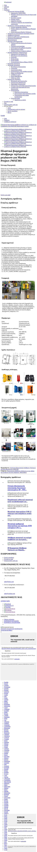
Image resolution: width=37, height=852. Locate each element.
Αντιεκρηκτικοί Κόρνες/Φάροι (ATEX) (21, 62)
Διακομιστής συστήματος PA (19, 54)
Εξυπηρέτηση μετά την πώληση (16, 109)
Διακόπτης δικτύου (16, 21)
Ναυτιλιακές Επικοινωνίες (18, 84)
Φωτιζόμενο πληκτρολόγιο (18, 67)
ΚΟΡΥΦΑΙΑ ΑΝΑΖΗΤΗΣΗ (12, 622)
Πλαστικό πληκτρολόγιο (21, 92)
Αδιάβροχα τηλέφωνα (14, 35)
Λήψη (9, 108)
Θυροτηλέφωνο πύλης (17, 49)
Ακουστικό (14, 68)
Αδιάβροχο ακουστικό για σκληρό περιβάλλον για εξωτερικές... (19, 538)
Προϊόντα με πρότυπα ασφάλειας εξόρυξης (19, 25)
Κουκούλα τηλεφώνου (14, 63)
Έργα (5, 8)
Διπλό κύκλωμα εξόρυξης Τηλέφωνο (21, 32)
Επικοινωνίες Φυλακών (14, 79)
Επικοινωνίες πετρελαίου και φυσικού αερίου (23, 85)
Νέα (5, 103)
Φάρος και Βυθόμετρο (17, 73)
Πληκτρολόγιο (15, 90)
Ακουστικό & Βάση (16, 70)
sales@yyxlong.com (9, 593)
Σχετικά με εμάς (8, 101)
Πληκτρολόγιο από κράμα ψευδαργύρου (21, 96)
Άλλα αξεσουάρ (15, 98)
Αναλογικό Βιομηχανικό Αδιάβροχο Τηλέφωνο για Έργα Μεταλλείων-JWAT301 (18, 468)
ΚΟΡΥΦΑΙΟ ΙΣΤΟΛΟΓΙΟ (11, 621)
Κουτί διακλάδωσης (16, 76)
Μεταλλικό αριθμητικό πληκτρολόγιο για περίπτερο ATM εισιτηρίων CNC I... (20, 526)
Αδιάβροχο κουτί (15, 74)
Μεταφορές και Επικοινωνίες (19, 81)
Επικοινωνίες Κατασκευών (18, 82)
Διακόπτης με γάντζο (20, 100)
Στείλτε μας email (5, 195)
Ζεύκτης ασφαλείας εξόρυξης (19, 27)
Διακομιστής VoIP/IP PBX (18, 13)
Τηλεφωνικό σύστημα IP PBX (16, 11)
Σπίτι (5, 5)
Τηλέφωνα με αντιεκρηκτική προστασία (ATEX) (21, 33)
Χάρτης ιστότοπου (9, 619)
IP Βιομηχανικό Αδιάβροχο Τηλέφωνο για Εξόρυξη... (17, 549)
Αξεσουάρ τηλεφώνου (14, 65)
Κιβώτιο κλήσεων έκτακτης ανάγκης (21, 51)
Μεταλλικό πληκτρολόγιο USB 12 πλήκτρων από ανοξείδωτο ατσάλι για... (19, 513)
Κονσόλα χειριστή (16, 18)
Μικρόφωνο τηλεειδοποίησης (19, 55)
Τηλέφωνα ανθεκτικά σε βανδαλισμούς (18, 36)
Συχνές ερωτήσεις (12, 111)
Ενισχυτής (14, 57)
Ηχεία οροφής (15, 60)
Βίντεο (9, 112)
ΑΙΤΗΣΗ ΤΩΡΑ (5, 601)
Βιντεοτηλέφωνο (12, 40)
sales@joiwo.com (9, 581)
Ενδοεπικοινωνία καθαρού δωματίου (21, 48)
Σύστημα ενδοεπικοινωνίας (15, 41)
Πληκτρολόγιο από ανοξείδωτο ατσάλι (25, 93)
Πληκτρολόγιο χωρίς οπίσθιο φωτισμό (21, 71)
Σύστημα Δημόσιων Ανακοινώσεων (17, 52)
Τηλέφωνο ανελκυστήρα (17, 46)
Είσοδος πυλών (15, 19)
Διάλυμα (6, 6)
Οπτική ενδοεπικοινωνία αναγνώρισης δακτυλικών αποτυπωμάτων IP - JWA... (17, 488)
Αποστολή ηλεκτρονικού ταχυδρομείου (11, 628)
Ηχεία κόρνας (14, 59)
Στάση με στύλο (15, 78)
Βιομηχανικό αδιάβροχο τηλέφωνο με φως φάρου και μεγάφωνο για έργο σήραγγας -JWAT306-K (17, 471)
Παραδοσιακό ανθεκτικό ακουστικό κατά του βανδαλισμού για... (20, 501)
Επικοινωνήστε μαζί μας (11, 104)
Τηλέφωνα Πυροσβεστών (15, 38)
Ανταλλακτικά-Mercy (6, 630)
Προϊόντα (6, 10)
